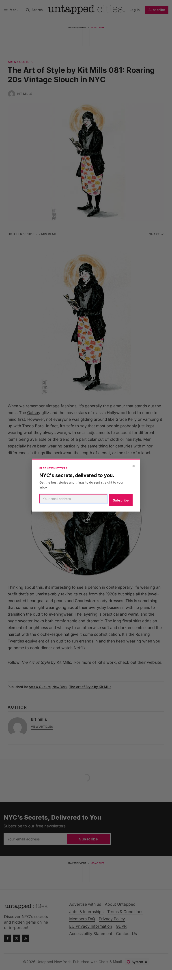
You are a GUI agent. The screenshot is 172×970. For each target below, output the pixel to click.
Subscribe (121, 500)
